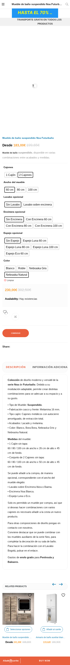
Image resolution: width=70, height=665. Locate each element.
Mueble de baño (10, 153)
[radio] (11, 174)
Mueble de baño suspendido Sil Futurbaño (18, 637)
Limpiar (10, 280)
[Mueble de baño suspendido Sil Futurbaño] (18, 609)
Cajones (8, 167)
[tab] (16, 367)
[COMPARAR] (15, 316)
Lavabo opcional (13, 197)
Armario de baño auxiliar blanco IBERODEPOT (52, 637)
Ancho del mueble (14, 182)
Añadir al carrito (11, 661)
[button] (61, 45)
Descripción (16, 367)
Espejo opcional (13, 233)
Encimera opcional (14, 211)
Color (7, 260)
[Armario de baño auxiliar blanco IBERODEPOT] (52, 609)
